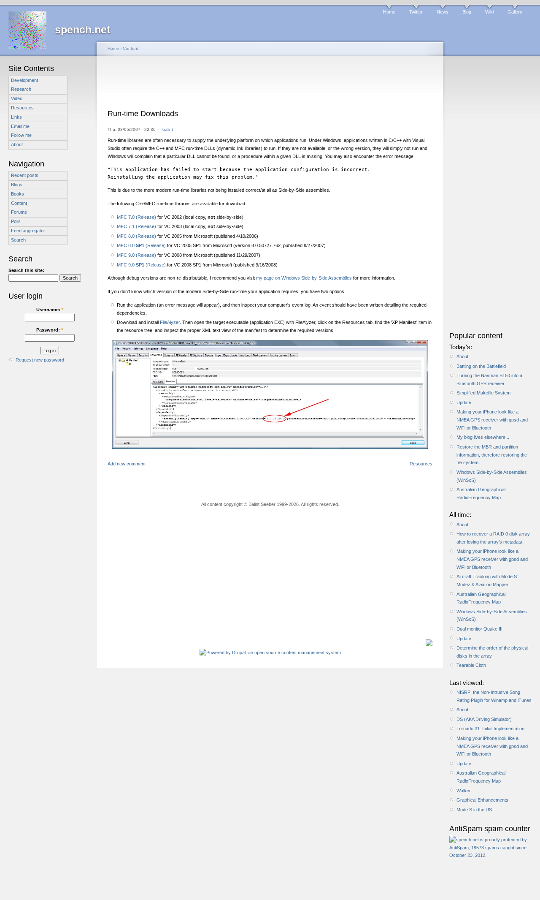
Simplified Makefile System (483, 392)
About (17, 144)
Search (18, 239)
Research (21, 89)
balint (167, 129)
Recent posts (24, 175)
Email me (20, 126)
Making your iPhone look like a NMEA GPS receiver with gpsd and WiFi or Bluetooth (492, 419)
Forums (19, 212)
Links (16, 117)
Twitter (416, 11)
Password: (49, 329)
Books (17, 193)
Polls (16, 221)
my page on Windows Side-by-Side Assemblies (304, 277)
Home (389, 11)
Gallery (515, 11)
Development (24, 80)
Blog (466, 11)
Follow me (21, 135)
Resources (22, 107)
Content (19, 203)
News (442, 11)
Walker (463, 790)
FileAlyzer (170, 322)
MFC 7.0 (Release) (136, 217)
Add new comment (127, 463)
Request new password (40, 359)
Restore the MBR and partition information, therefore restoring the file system (491, 454)
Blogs (16, 184)
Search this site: (26, 270)
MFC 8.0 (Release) (136, 236)
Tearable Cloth (471, 665)
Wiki (489, 11)
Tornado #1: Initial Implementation (490, 728)
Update (463, 402)
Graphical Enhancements (482, 799)
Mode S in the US (474, 809)
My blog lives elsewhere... (482, 437)
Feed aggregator (28, 230)
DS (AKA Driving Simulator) (484, 719)
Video (16, 98)
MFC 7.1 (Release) (136, 226)
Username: (49, 309)
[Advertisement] (270, 85)
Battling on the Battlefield (481, 366)
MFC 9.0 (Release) (136, 255)
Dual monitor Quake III (479, 628)
